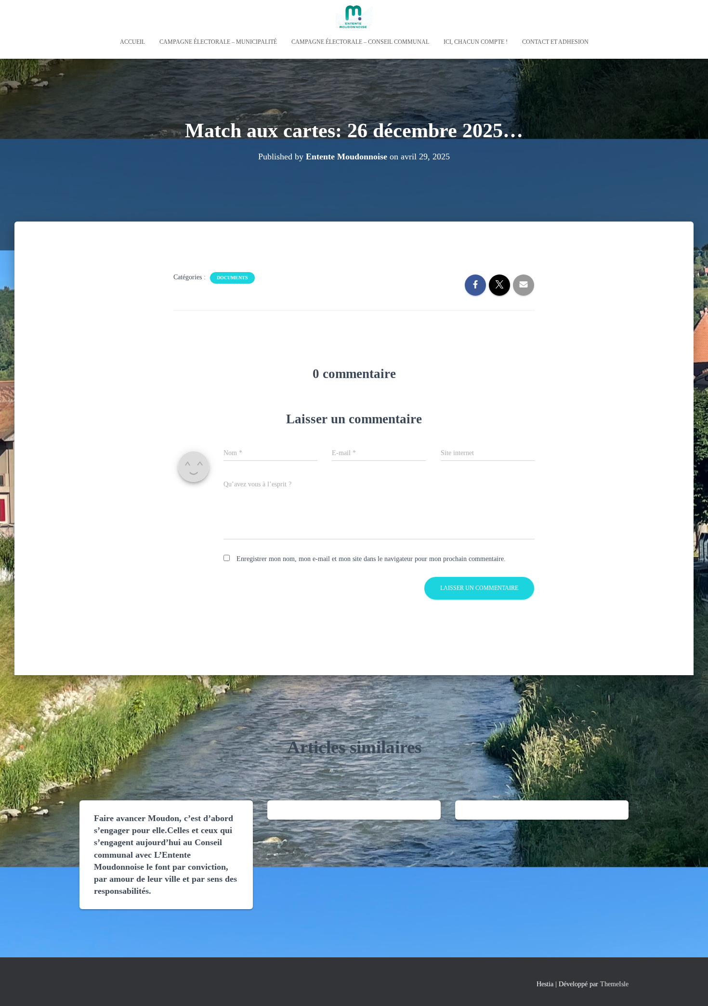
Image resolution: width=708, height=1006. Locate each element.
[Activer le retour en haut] (689, 987)
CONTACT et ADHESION (555, 42)
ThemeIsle (614, 984)
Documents (232, 277)
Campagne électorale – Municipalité (218, 42)
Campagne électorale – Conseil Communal (360, 42)
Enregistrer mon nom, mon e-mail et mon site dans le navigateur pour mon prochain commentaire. (371, 558)
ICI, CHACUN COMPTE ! (476, 42)
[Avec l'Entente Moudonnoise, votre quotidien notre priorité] (353, 17)
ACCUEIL (132, 42)
